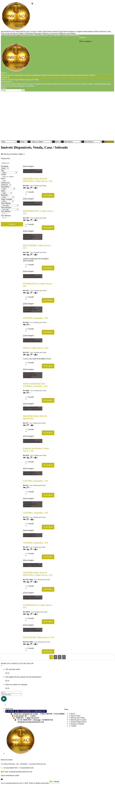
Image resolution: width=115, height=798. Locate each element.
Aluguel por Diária (32, 80)
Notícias (96, 31)
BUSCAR (110, 142)
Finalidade (4, 166)
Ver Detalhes (48, 195)
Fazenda (50, 75)
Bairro (3, 178)
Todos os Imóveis (7, 75)
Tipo (2, 170)
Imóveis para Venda (13, 31)
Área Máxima (6, 216)
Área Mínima (5, 211)
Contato (39, 31)
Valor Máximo (6, 207)
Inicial (3, 31)
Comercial (27, 75)
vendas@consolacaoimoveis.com (31, 722)
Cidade (3, 174)
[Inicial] (16, 16)
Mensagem (38, 33)
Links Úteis (69, 84)
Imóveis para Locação (28, 31)
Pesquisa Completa (75, 31)
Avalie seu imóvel (11, 33)
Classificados (29, 33)
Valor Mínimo (6, 203)
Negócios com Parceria (50, 33)
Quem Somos (47, 31)
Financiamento (88, 31)
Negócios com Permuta (67, 33)
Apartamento (18, 75)
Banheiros (4, 195)
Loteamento (79, 75)
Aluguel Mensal (19, 80)
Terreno (56, 75)
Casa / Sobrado (89, 75)
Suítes (3, 191)
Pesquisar (12, 224)
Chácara (72, 75)
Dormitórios (5, 187)
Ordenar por (5, 182)
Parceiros (103, 31)
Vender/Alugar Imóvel (60, 31)
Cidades (21, 33)
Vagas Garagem (6, 199)
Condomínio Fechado (38, 75)
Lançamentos (64, 75)
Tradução (83, 37)
